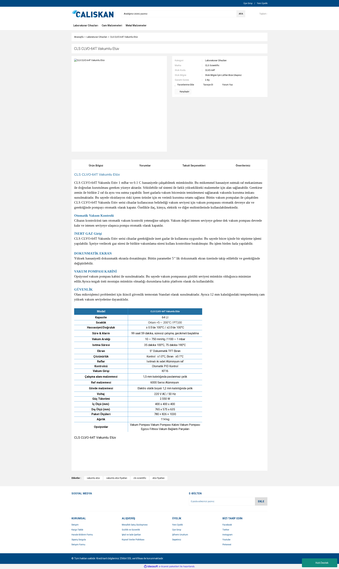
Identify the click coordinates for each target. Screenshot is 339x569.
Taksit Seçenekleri (194, 165)
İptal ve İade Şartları (131, 534)
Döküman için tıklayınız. (91, 442)
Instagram (227, 534)
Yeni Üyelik (177, 525)
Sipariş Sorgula (79, 539)
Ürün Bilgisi (96, 165)
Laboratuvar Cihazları (216, 60)
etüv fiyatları (159, 478)
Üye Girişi (176, 529)
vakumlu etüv (93, 478)
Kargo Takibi (77, 529)
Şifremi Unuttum (180, 534)
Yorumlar (145, 165)
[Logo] (93, 13)
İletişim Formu (78, 544)
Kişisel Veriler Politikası (133, 539)
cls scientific (139, 478)
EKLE (261, 501)
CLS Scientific (212, 65)
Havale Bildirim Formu (82, 534)
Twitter (225, 529)
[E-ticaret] (169, 566)
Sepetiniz (176, 539)
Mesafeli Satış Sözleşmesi (135, 525)
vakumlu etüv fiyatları (116, 478)
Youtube (226, 539)
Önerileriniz (243, 165)
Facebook (227, 525)
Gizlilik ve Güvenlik (131, 529)
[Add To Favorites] (184, 84)
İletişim (75, 525)
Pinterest (226, 544)
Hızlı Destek (322, 562)
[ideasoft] (151, 566)
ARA (241, 14)
